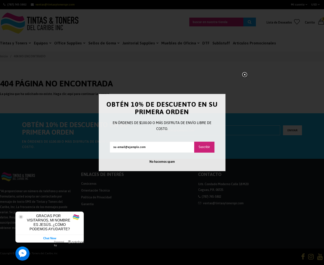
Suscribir (204, 147)
